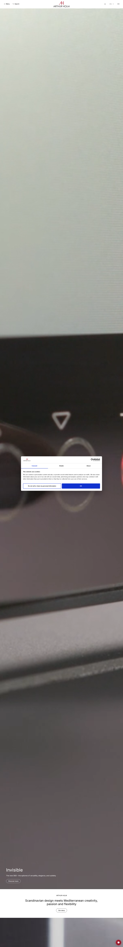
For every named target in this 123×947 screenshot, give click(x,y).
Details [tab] (61, 465)
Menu (8, 4)
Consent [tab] (34, 465)
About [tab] (88, 465)
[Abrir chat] (118, 942)
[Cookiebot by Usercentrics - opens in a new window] (92, 459)
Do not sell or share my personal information (42, 486)
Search (17, 4)
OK (81, 486)
